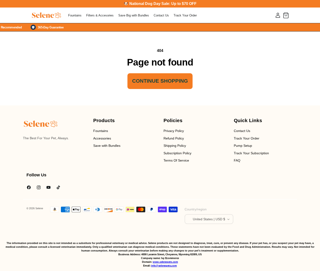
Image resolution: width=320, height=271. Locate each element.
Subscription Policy (177, 153)
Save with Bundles (106, 145)
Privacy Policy (174, 131)
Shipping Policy (175, 145)
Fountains (100, 131)
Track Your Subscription (251, 153)
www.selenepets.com (165, 261)
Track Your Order (246, 138)
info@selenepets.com (164, 265)
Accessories (102, 138)
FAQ (237, 160)
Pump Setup (243, 145)
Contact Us (242, 131)
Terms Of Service (176, 160)
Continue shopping (160, 81)
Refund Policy (174, 138)
